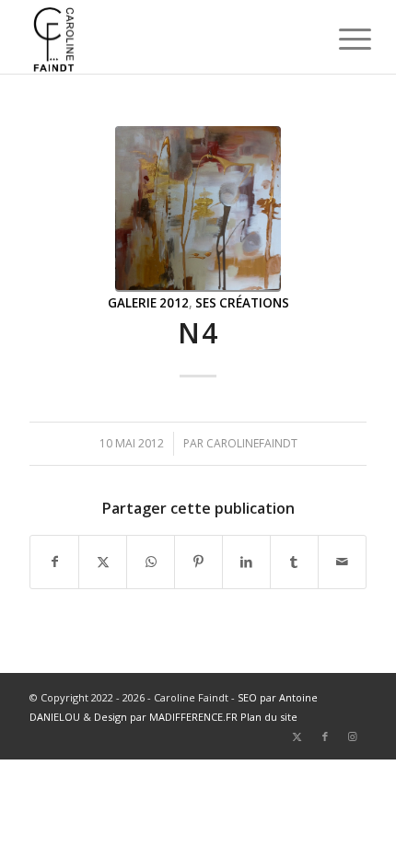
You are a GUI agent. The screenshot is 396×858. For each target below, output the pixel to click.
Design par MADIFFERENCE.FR (166, 717)
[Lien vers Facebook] (325, 736)
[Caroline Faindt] (163, 37)
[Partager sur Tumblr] (294, 561)
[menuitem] (340, 38)
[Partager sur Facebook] (54, 561)
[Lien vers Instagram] (353, 736)
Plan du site (268, 717)
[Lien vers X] (297, 736)
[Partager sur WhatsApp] (150, 561)
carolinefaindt (251, 443)
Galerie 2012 (148, 303)
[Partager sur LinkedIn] (246, 561)
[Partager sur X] (102, 561)
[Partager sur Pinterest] (198, 561)
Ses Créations (242, 303)
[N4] (198, 209)
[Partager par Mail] (342, 561)
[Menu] (340, 38)
